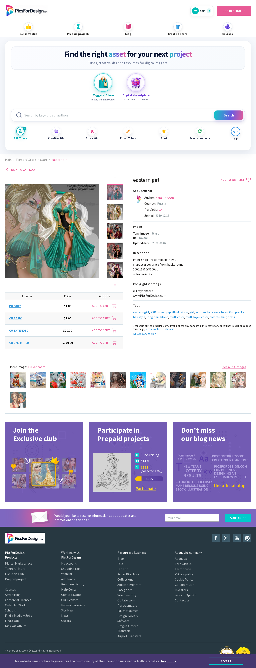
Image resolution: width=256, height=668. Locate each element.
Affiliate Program (129, 585)
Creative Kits (56, 138)
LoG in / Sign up (234, 11)
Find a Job (12, 621)
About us (181, 559)
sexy (217, 312)
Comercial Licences (18, 600)
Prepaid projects (16, 579)
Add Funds (68, 579)
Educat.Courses (127, 611)
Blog (120, 559)
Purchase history (72, 584)
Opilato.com (126, 600)
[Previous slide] (115, 177)
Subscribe (238, 518)
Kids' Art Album (15, 626)
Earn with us (183, 564)
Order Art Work (15, 605)
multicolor (177, 317)
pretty (239, 312)
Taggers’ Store (26, 160)
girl (191, 312)
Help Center (69, 589)
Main (8, 160)
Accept (226, 661)
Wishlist (66, 574)
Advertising (13, 595)
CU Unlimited (19, 343)
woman (201, 312)
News (65, 615)
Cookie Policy (184, 579)
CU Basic (15, 318)
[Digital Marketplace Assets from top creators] (136, 82)
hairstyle (139, 317)
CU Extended (19, 330)
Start (164, 138)
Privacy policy (184, 574)
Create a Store (71, 595)
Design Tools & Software (127, 618)
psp (168, 312)
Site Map (67, 610)
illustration (180, 312)
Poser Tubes (128, 138)
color (204, 317)
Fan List (122, 569)
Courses (10, 589)
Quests (66, 621)
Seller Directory (128, 574)
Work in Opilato (185, 595)
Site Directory (126, 595)
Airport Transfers (129, 636)
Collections (125, 579)
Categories (124, 590)
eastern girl (141, 312)
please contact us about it (160, 329)
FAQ (120, 564)
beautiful (227, 312)
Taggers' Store (15, 569)
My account (69, 563)
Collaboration (184, 585)
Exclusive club (14, 574)
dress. (232, 317)
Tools (9, 584)
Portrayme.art (127, 605)
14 (160, 209)
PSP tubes (157, 312)
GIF (236, 139)
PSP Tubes (20, 138)
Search (229, 115)
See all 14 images (234, 367)
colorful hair (218, 317)
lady (210, 312)
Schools (10, 610)
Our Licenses (69, 600)
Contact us (182, 600)
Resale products (199, 138)
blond (164, 317)
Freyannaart (166, 197)
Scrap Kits (92, 138)
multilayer (193, 317)
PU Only (15, 306)
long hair (153, 317)
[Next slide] (115, 284)
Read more (168, 661)
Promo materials (73, 605)
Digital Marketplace (18, 563)
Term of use (183, 569)
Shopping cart (71, 569)
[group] (44, 462)
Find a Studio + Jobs (18, 615)
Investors (181, 590)
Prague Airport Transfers (127, 628)
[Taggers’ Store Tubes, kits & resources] (103, 82)
